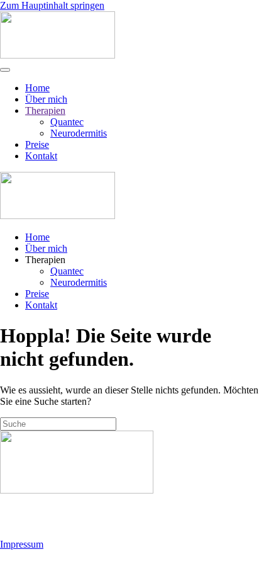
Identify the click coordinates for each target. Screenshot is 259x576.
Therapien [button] (45, 259)
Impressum (21, 544)
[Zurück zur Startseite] (57, 55)
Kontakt (41, 155)
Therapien (45, 110)
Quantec (67, 121)
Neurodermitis (78, 133)
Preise (37, 144)
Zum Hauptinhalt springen (52, 5)
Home (37, 87)
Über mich (46, 99)
